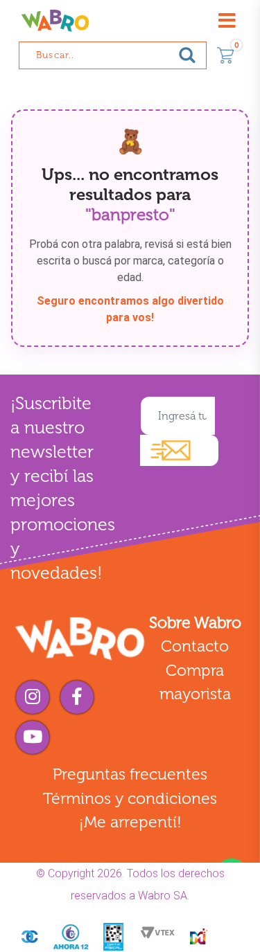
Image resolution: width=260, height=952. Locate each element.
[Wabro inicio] (55, 21)
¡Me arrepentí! (130, 822)
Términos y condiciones (130, 798)
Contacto (195, 646)
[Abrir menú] (227, 21)
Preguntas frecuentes (130, 774)
